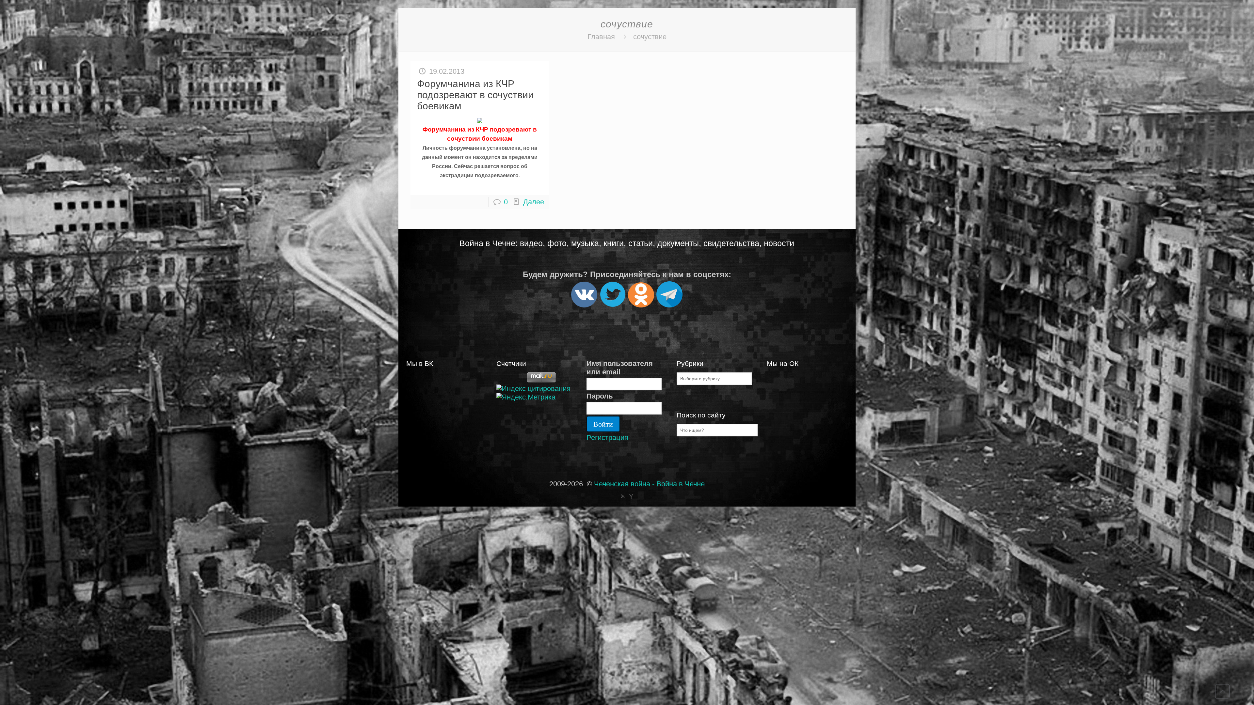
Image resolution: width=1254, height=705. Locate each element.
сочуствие (650, 37)
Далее (533, 202)
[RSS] (622, 496)
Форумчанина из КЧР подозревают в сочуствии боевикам (475, 94)
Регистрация (607, 437)
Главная (601, 37)
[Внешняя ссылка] (584, 304)
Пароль (600, 396)
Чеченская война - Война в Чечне (649, 484)
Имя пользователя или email (620, 367)
